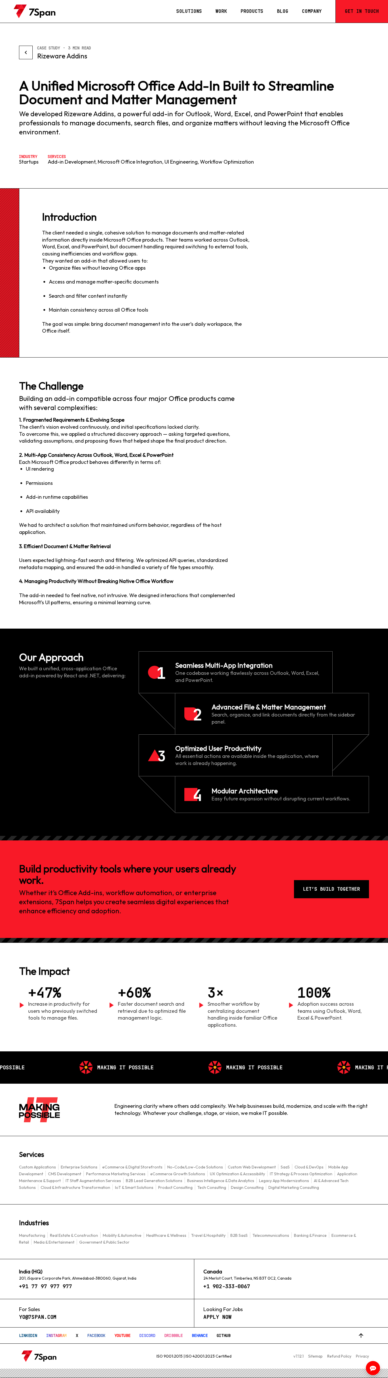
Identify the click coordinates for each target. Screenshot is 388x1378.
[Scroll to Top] (361, 1335)
